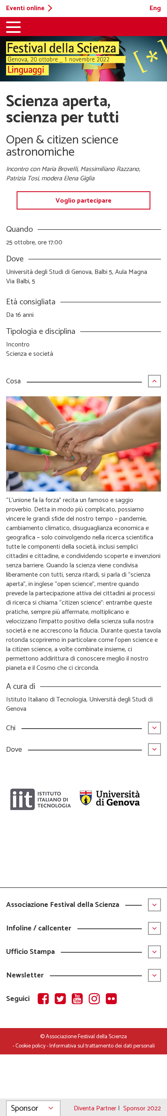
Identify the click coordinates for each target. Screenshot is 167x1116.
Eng (155, 8)
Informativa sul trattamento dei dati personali (102, 1046)
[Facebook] (46, 999)
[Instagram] (97, 999)
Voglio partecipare (83, 200)
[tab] (83, 385)
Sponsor (24, 1108)
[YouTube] (80, 999)
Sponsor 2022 (142, 1108)
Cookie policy (30, 1046)
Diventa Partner (95, 1108)
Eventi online (25, 8)
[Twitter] (63, 999)
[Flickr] (113, 999)
